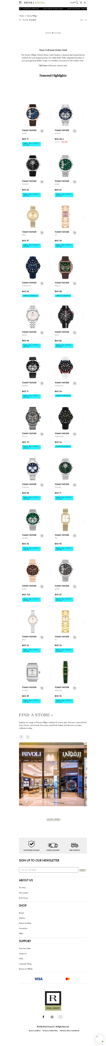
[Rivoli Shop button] (99, 1039)
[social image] (44, 1019)
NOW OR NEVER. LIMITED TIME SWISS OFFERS (78, 9)
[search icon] (77, 2)
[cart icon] (42, 131)
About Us (26, 880)
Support (25, 941)
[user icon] (85, 2)
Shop (22, 905)
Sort (81, 20)
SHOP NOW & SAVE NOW (46, 9)
